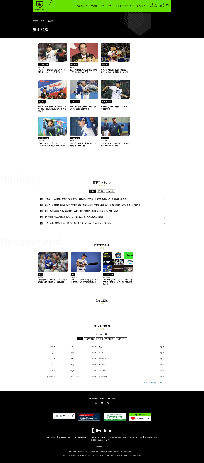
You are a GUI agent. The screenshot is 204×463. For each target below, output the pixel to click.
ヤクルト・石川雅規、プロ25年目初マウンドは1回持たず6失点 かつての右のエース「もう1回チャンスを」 (86, 199)
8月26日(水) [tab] (109, 339)
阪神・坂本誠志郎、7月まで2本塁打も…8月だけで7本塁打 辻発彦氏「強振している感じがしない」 (83, 211)
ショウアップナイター (124, 6)
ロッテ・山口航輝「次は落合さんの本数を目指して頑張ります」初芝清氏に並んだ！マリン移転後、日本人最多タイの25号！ (92, 205)
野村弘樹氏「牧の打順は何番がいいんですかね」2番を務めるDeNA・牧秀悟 (74, 217)
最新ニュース (82, 6)
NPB (110, 6)
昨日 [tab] (99, 339)
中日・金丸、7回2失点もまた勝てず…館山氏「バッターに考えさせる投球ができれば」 (78, 223)
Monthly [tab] (111, 191)
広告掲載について (65, 437)
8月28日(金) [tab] (90, 339)
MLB (102, 6)
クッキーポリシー (151, 437)
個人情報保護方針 (81, 437)
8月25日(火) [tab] (122, 339)
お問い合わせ (51, 437)
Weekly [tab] (100, 191)
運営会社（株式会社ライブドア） (102, 440)
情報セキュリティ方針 (97, 437)
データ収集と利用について (117, 437)
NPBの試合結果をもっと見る (154, 383)
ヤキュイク (141, 6)
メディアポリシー (136, 437)
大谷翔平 (94, 6)
